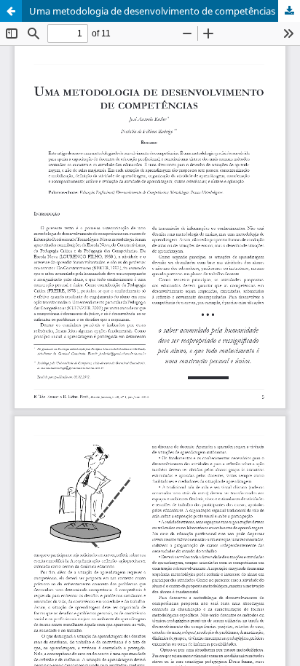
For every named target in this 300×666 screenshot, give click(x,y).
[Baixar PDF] (289, 11)
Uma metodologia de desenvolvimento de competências (152, 10)
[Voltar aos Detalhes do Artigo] (11, 11)
